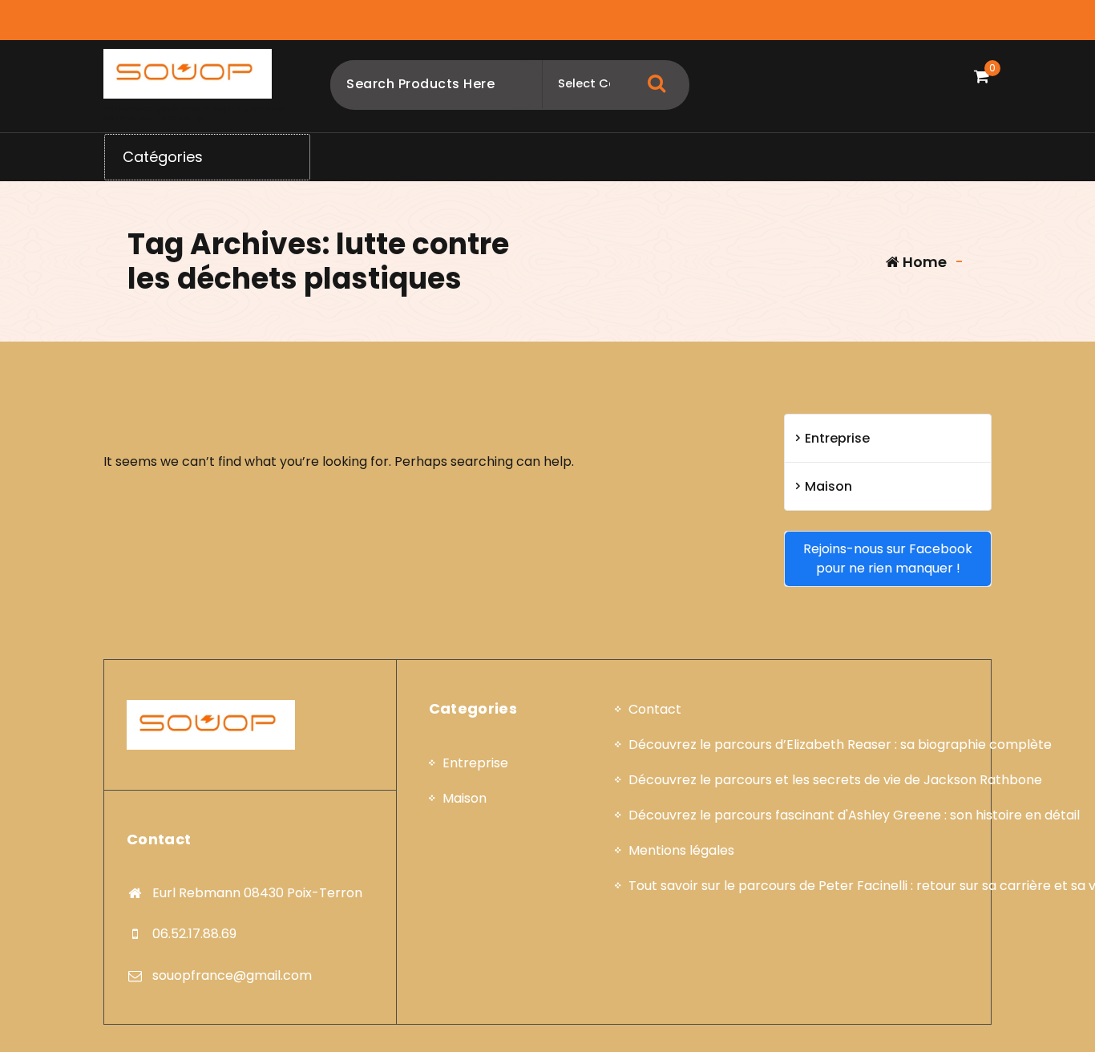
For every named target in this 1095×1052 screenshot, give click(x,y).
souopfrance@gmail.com (232, 975)
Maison (828, 486)
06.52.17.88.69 (194, 934)
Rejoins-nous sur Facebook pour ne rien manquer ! (887, 558)
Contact (654, 709)
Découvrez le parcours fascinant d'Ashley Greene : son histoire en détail (854, 815)
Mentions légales (681, 850)
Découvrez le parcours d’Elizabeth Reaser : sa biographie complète (840, 744)
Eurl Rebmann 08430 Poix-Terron (257, 893)
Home (923, 262)
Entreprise (837, 438)
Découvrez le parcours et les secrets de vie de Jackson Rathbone (835, 780)
